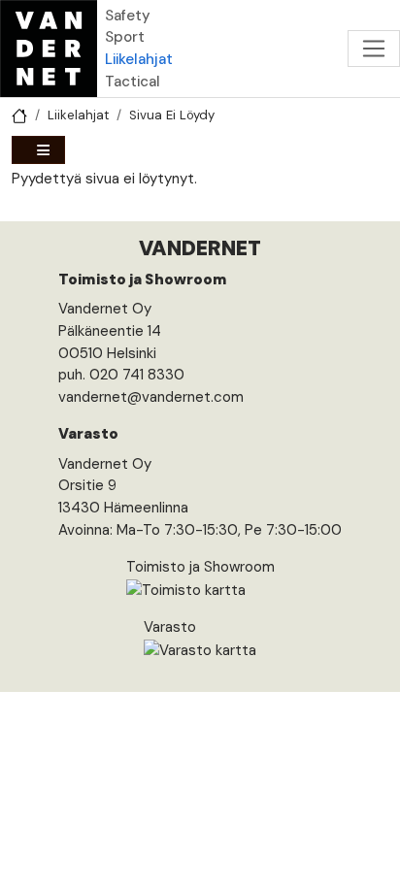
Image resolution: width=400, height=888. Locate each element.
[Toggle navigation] (374, 48)
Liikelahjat (139, 59)
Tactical (132, 81)
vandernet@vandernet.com (151, 397)
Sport (125, 37)
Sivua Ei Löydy (172, 115)
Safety (127, 15)
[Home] (48, 48)
